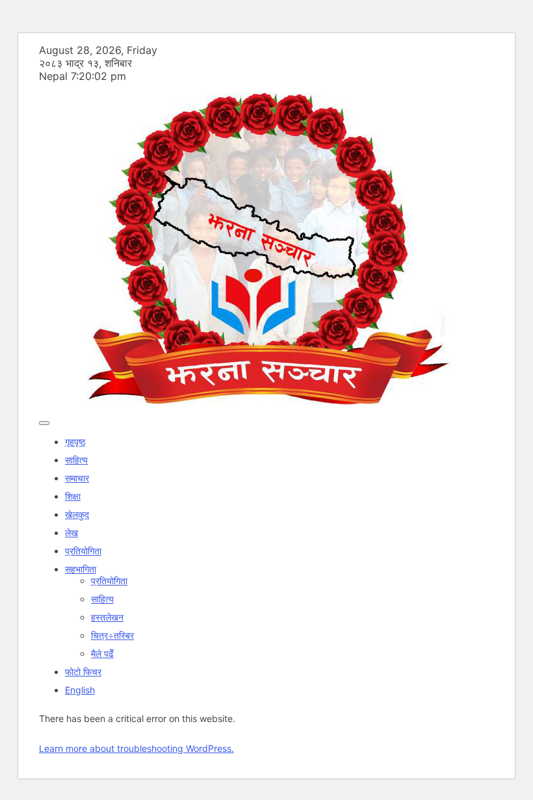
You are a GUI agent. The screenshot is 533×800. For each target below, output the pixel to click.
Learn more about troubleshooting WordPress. (136, 748)
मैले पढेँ (102, 653)
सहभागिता (80, 568)
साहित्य (76, 459)
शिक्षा (73, 496)
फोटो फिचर (83, 671)
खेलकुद (77, 514)
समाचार (77, 478)
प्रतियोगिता (83, 550)
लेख (71, 532)
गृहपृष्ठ (75, 441)
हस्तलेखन (107, 617)
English (80, 689)
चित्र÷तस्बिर (112, 635)
